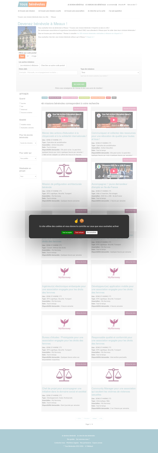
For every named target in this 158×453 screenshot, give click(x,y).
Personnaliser (91, 232)
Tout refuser (79, 232)
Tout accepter (67, 232)
